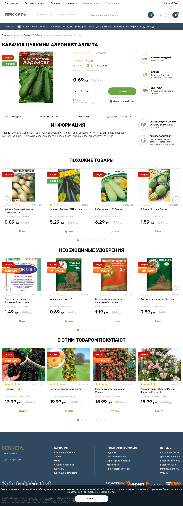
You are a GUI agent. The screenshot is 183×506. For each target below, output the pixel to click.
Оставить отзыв (91, 3)
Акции (25, 26)
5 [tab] (93, 240)
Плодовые (55, 26)
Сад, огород (147, 26)
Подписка (112, 452)
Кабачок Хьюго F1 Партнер (109, 209)
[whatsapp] (5, 484)
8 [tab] (105, 240)
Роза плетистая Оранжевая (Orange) (110, 390)
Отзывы (84, 116)
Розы (91, 26)
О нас (57, 460)
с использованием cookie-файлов (98, 492)
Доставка (156, 88)
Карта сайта (113, 464)
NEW (34, 26)
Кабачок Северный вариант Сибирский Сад (20, 211)
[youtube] (26, 484)
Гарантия (55, 3)
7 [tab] (101, 240)
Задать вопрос (113, 3)
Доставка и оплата (34, 3)
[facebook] (12, 484)
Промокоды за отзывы (118, 468)
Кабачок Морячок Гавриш (154, 209)
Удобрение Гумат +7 (61, 299)
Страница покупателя (118, 460)
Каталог (10, 26)
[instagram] (19, 484)
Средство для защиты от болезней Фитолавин (108, 300)
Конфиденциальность (65, 472)
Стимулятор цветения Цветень (157, 299)
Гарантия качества (170, 460)
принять (91, 498)
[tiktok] (48, 484)
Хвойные (119, 26)
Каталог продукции (64, 452)
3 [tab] (86, 240)
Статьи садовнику (116, 456)
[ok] (41, 484)
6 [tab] (97, 240)
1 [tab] (78, 240)
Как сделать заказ (169, 452)
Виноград (80, 26)
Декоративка (104, 26)
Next (175, 199)
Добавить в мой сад (122, 101)
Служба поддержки (64, 464)
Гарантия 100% (168, 464)
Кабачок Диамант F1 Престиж (66, 209)
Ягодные (68, 26)
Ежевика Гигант (13, 389)
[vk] (33, 484)
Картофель (132, 26)
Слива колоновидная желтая (65, 389)
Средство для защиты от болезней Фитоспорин (18, 300)
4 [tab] (90, 240)
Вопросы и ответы (169, 468)
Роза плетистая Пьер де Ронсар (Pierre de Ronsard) (157, 390)
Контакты (72, 3)
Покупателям (11, 3)
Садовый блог (171, 3)
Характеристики (50, 116)
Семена (43, 26)
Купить (122, 91)
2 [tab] (82, 240)
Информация (13, 116)
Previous (7, 199)
